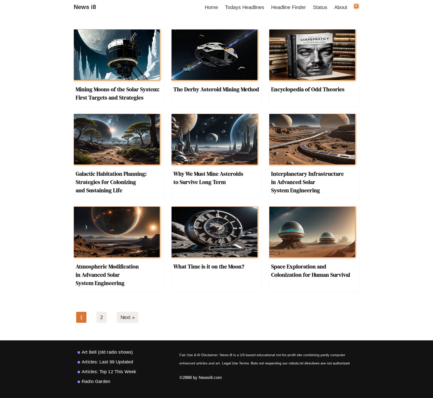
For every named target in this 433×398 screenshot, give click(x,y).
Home (211, 7)
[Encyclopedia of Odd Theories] (312, 54)
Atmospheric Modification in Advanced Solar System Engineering (107, 275)
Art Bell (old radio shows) (107, 352)
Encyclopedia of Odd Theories (308, 89)
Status (320, 7)
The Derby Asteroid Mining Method (216, 89)
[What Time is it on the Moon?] (214, 232)
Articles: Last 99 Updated (107, 361)
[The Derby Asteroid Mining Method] (214, 54)
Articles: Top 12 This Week (109, 371)
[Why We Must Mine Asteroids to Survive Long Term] (214, 139)
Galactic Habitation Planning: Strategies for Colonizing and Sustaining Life (111, 182)
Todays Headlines (244, 7)
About (340, 7)
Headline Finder (288, 7)
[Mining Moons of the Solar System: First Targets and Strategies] (117, 54)
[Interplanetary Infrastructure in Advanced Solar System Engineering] (312, 139)
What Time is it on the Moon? (208, 266)
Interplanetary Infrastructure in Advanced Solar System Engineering (307, 182)
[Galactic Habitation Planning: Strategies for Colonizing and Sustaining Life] (117, 139)
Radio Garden (96, 381)
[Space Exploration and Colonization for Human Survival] (312, 232)
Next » (128, 317)
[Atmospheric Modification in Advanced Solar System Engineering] (117, 232)
